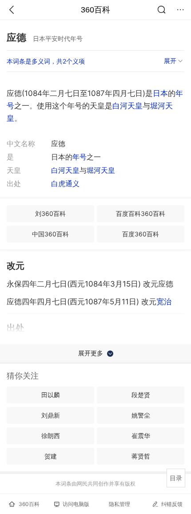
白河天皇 (127, 105)
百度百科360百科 (140, 213)
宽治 (163, 301)
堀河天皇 (101, 170)
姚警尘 (140, 415)
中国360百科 (50, 234)
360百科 (95, 9)
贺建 (50, 456)
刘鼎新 (50, 415)
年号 (79, 156)
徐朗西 (50, 435)
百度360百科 (140, 234)
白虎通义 (65, 183)
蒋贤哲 (140, 456)
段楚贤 (140, 394)
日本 (160, 93)
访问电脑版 (76, 504)
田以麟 (50, 394)
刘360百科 (50, 213)
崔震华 (140, 435)
